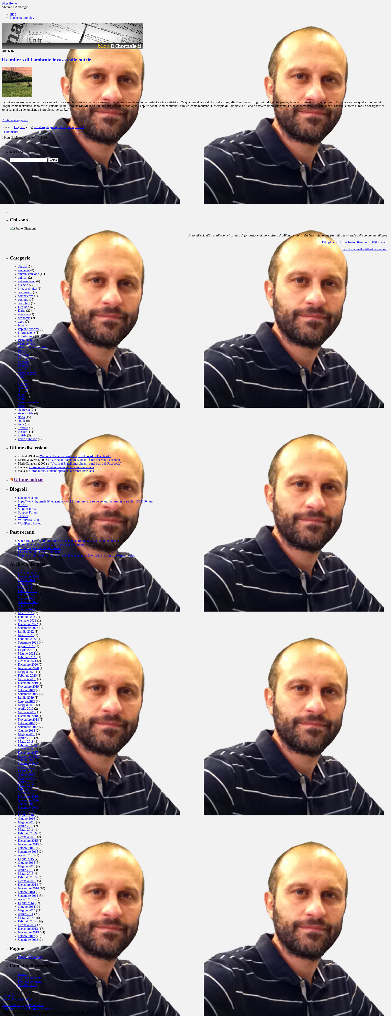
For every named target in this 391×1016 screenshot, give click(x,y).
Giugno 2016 (26, 818)
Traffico (23, 428)
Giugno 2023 (26, 609)
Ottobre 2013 (26, 936)
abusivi (22, 266)
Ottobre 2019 (26, 690)
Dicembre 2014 (28, 884)
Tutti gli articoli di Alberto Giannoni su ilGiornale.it (354, 242)
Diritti (21, 310)
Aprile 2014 (25, 914)
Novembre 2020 (28, 668)
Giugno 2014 (26, 906)
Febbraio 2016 (27, 833)
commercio (25, 292)
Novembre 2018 (28, 719)
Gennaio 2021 (27, 661)
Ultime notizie (28, 479)
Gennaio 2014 (27, 925)
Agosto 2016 (26, 811)
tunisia (22, 435)
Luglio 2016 (26, 815)
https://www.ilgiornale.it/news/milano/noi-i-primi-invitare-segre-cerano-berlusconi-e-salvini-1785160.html (85, 501)
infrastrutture (26, 336)
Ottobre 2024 (26, 580)
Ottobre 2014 (26, 892)
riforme (22, 391)
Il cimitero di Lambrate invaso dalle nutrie (46, 59)
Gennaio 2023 (27, 620)
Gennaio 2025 (27, 572)
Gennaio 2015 (27, 881)
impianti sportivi (28, 329)
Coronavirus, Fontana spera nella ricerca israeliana (61, 467)
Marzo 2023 (26, 613)
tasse (21, 424)
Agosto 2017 (26, 767)
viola (70, 127)
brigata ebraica (27, 288)
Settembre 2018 (28, 727)
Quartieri (23, 384)
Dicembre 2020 (28, 664)
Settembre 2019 (28, 694)
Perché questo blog (22, 17)
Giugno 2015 (26, 862)
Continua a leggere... (15, 120)
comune (23, 299)
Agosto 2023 (26, 605)
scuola (22, 398)
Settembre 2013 (28, 939)
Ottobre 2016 (26, 804)
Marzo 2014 (26, 917)
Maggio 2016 (26, 822)
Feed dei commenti (30, 981)
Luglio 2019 (26, 697)
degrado (51, 127)
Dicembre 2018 (28, 716)
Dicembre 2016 (28, 796)
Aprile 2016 (25, 826)
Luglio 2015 (26, 859)
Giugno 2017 (26, 774)
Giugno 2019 (26, 701)
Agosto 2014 (26, 899)
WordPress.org (27, 985)
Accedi (22, 974)
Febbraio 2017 (27, 789)
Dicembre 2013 (28, 928)
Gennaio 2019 (27, 712)
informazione (26, 332)
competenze (25, 296)
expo (21, 321)
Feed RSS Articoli (13, 1008)
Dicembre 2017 (28, 752)
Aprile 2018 (25, 738)
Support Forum (27, 512)
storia (21, 417)
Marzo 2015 (26, 873)
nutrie (62, 127)
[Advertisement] (40, 187)
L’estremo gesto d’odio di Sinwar (39, 548)
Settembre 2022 (28, 627)
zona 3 (79, 127)
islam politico (26, 343)
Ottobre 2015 (26, 848)
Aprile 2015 (25, 870)
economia (24, 318)
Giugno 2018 (26, 730)
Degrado (19, 127)
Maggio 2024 (26, 583)
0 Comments (10, 132)
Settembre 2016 (28, 807)
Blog (13, 14)
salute (21, 395)
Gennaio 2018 (27, 749)
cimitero (39, 127)
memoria (23, 362)
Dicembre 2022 (28, 624)
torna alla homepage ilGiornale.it (23, 1005)
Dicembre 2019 (28, 683)
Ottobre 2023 (26, 598)
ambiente (24, 270)
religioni (23, 387)
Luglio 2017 (26, 771)
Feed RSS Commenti (39, 1008)
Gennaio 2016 (27, 837)
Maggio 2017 (26, 778)
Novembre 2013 (28, 932)
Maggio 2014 (26, 910)
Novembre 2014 (28, 888)
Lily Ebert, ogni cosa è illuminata (39, 551)
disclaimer (8, 995)
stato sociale (25, 413)
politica (22, 376)
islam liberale (26, 340)
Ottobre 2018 (26, 723)
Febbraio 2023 (27, 616)
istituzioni (24, 354)
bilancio (23, 285)
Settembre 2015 (28, 851)
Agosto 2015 (26, 855)
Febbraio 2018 (27, 745)
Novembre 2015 (28, 844)
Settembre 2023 (28, 602)
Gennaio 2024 (27, 594)
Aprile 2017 (25, 782)
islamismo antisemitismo (33, 347)
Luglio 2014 (26, 903)
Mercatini (24, 365)
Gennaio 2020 (27, 679)
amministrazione (28, 274)
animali (22, 277)
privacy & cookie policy (17, 999)
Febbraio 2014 (27, 921)
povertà (22, 380)
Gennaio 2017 (27, 793)
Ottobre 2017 (26, 760)
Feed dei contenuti (30, 978)
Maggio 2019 (26, 705)
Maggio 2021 (26, 653)
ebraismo (24, 314)
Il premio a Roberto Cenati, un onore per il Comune (51, 544)
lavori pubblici (27, 358)
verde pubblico (27, 439)
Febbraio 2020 (27, 675)
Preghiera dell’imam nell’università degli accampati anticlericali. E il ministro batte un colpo (76, 555)
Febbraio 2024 (27, 591)
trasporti (23, 431)
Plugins (22, 505)
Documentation (28, 497)
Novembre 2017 (28, 756)
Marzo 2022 (26, 635)
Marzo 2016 (26, 829)
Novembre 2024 (28, 576)
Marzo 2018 (26, 741)
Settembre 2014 (28, 895)
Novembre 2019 (28, 686)
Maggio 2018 (26, 734)
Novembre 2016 (28, 800)
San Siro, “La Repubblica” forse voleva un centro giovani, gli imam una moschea (70, 540)
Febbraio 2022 (27, 639)
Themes (23, 516)
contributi (24, 303)
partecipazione (27, 373)
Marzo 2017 (26, 785)
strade (21, 420)
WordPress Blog (28, 519)
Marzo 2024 (26, 587)
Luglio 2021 (26, 650)
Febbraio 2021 (27, 657)
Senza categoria (28, 402)
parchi (22, 369)
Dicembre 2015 (28, 840)
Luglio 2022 (26, 631)
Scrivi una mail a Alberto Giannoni (365, 249)
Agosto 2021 (26, 646)
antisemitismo (26, 281)
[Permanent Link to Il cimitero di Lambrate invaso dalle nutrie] (17, 96)
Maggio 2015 (26, 866)
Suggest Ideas (27, 508)
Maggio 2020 (26, 672)
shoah (21, 406)
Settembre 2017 (28, 763)
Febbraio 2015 (27, 877)
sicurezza (24, 409)
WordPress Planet (29, 523)
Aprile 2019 (25, 708)
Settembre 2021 (28, 642)
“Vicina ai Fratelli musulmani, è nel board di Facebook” (75, 456)
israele (22, 351)
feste (21, 325)
